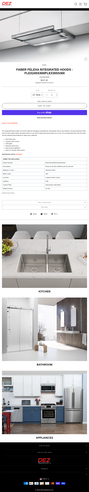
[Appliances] (44, 402)
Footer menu (44, 445)
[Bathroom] (44, 329)
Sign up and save (44, 452)
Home (44, 65)
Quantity (52, 90)
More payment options (44, 117)
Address (44, 468)
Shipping (37, 82)
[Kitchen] (44, 256)
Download (19, 154)
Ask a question (44, 202)
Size (37, 90)
